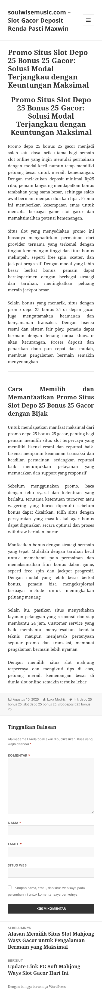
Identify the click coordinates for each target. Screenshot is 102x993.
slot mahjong (79, 662)
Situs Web (17, 865)
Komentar (19, 755)
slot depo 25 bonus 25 (40, 704)
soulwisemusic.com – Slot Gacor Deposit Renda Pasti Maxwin (39, 20)
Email (15, 844)
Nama (14, 823)
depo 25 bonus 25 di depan (52, 309)
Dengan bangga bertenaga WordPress (37, 986)
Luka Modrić (56, 699)
